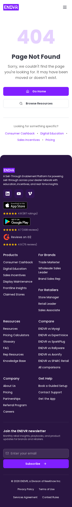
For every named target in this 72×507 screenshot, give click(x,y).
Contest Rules (50, 497)
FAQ (6, 348)
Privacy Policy (26, 489)
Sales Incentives (28, 140)
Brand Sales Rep (49, 279)
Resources (10, 329)
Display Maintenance (17, 282)
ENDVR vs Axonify (50, 354)
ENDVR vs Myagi (49, 329)
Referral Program (15, 405)
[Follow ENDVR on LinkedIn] (7, 193)
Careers (8, 412)
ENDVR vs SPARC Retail (53, 361)
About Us (9, 386)
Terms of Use (46, 489)
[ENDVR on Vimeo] (30, 193)
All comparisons (49, 367)
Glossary (9, 342)
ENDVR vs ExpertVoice (53, 335)
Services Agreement (25, 497)
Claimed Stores (14, 294)
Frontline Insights (15, 288)
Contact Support (50, 392)
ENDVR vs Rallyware (51, 348)
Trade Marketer (49, 262)
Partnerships (11, 399)
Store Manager (48, 297)
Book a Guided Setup (52, 386)
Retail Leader (47, 304)
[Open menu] (65, 7)
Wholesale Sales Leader (49, 270)
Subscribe (32, 464)
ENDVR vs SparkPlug (51, 342)
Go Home (39, 91)
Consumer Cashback (20, 133)
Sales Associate (49, 310)
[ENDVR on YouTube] (18, 193)
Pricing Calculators (16, 335)
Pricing (50, 140)
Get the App (46, 399)
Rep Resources (13, 354)
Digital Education (52, 133)
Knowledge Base (14, 361)
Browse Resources (39, 103)
